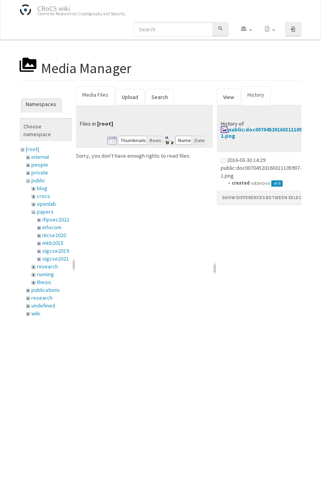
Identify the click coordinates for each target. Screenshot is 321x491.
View (228, 97)
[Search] (220, 29)
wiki (35, 313)
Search (159, 97)
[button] (246, 29)
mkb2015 (52, 242)
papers (45, 211)
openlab (46, 203)
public (38, 180)
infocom (51, 227)
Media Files (95, 94)
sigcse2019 (55, 250)
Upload (130, 97)
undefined (43, 305)
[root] (32, 149)
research (47, 266)
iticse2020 (54, 235)
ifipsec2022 (55, 219)
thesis (44, 282)
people (39, 164)
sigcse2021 (55, 258)
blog (42, 188)
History (255, 94)
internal (40, 156)
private (39, 172)
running (45, 274)
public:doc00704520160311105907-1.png (266, 132)
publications (45, 289)
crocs (43, 196)
